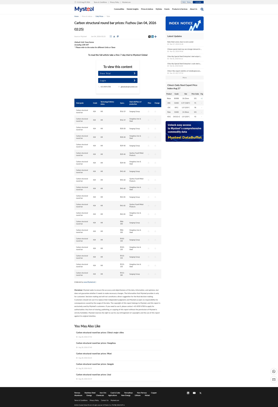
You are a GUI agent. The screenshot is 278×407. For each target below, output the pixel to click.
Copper (154, 393)
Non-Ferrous (142, 393)
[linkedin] (152, 36)
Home (76, 16)
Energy (89, 395)
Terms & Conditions (100, 2)
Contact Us (105, 400)
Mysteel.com (126, 2)
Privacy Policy (115, 2)
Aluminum (78, 395)
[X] (149, 36)
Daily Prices (99, 16)
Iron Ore (103, 393)
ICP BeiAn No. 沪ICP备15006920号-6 (114, 405)
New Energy (125, 395)
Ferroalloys (128, 393)
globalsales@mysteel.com (129, 87)
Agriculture (112, 395)
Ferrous (77, 393)
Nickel (147, 395)
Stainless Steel (89, 393)
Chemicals (100, 395)
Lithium (138, 395)
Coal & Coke (115, 393)
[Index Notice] (185, 23)
